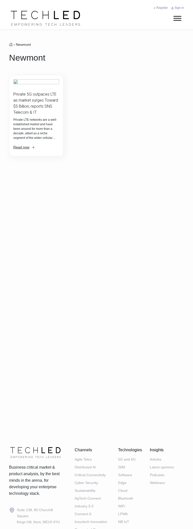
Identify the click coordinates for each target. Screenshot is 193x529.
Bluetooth (125, 498)
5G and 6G (127, 459)
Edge (122, 483)
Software (125, 475)
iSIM (121, 467)
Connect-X (83, 514)
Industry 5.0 (84, 506)
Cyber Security (86, 483)
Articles (155, 459)
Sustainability (85, 491)
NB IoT (123, 522)
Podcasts (157, 475)
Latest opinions (162, 467)
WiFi (121, 506)
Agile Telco (83, 459)
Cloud (122, 491)
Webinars (157, 483)
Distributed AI (85, 467)
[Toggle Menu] (177, 18)
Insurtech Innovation (91, 522)
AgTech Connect (88, 498)
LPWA (123, 514)
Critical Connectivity (90, 475)
